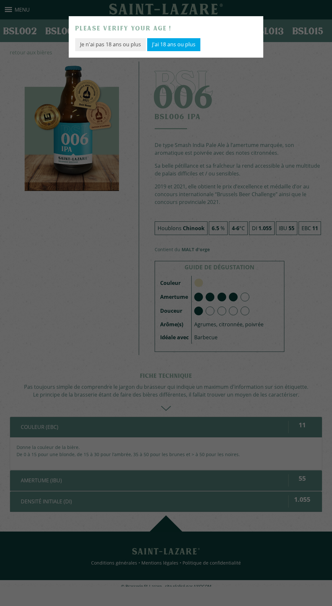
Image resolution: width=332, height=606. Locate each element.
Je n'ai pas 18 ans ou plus (110, 44)
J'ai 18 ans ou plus (174, 44)
